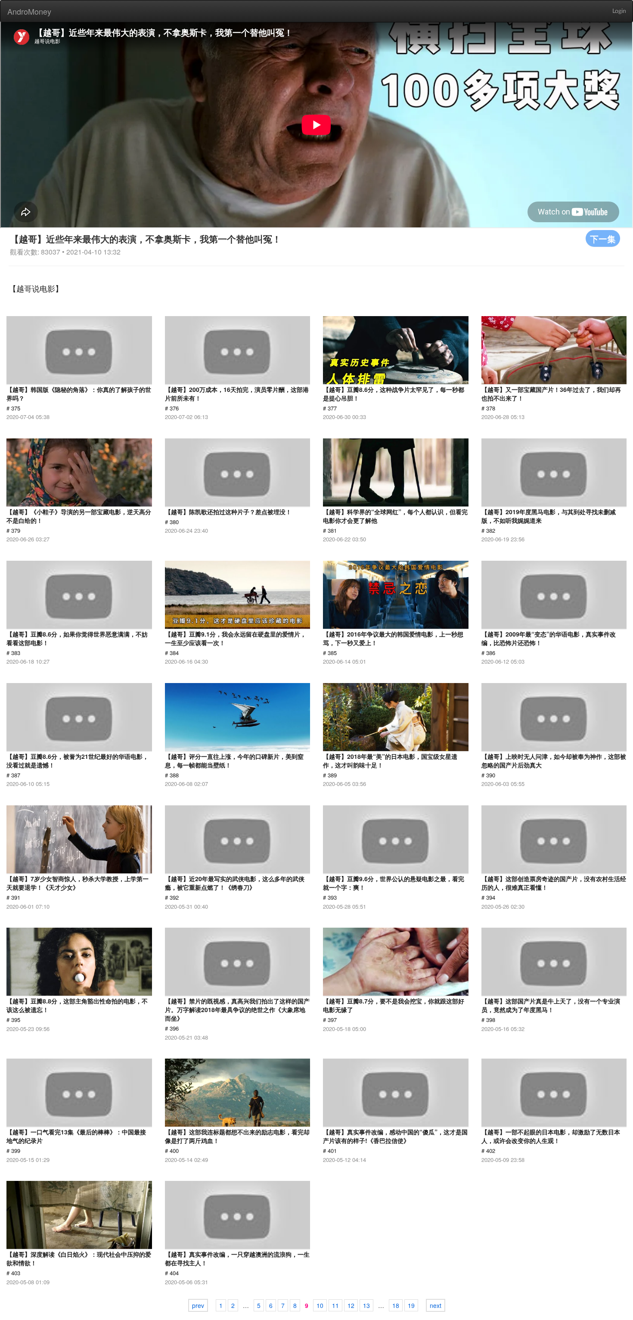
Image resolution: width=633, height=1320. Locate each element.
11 (335, 1305)
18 (395, 1305)
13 (366, 1305)
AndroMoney (29, 11)
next (435, 1305)
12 (351, 1305)
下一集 (603, 238)
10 (319, 1305)
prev (198, 1305)
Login (619, 11)
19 (411, 1305)
